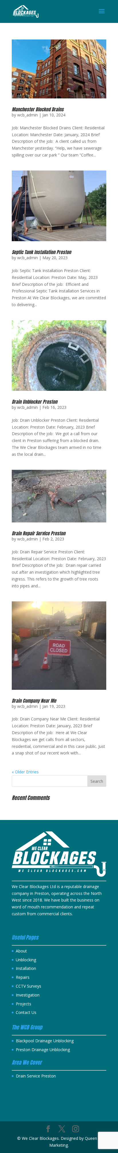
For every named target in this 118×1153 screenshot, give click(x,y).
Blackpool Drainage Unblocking (45, 1040)
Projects (23, 1004)
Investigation (28, 995)
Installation (26, 968)
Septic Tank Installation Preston (41, 252)
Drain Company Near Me (34, 700)
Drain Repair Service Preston (38, 533)
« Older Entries (25, 771)
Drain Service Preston (36, 1076)
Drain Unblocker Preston (34, 401)
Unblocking (26, 959)
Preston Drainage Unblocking (43, 1049)
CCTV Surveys (28, 986)
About (21, 951)
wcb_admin (27, 115)
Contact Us (26, 1012)
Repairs (23, 977)
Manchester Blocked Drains (38, 109)
